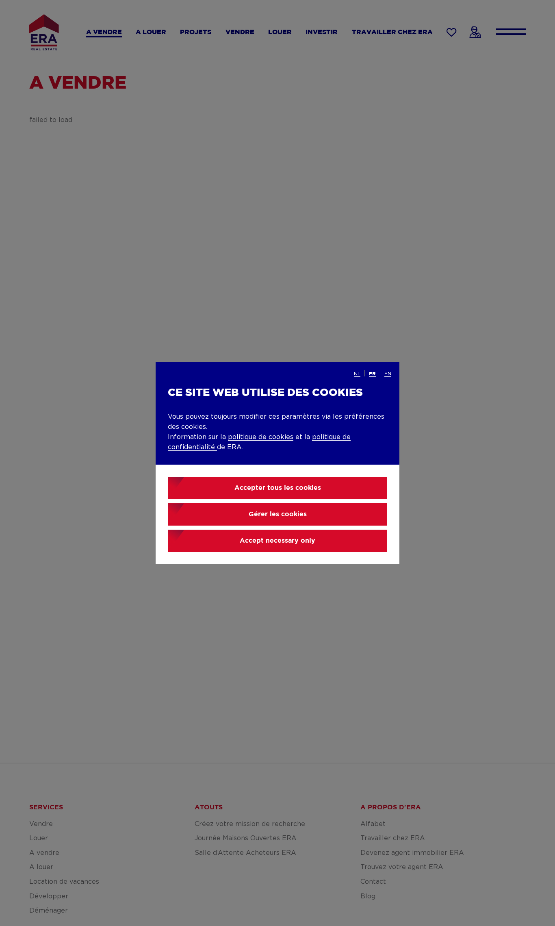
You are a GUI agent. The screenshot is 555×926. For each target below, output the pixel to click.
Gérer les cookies (278, 514)
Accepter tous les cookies (277, 488)
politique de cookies (260, 437)
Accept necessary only (277, 541)
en (387, 373)
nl (357, 373)
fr (372, 374)
